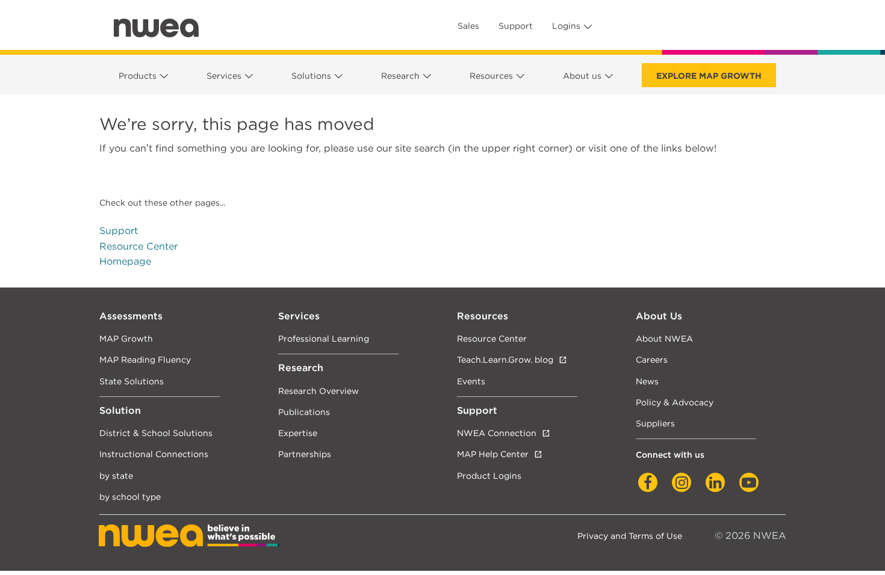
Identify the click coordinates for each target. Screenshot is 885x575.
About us (582, 76)
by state (116, 475)
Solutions (311, 76)
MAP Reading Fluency (145, 359)
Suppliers (655, 423)
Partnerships (304, 454)
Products (138, 76)
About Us (659, 316)
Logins (566, 26)
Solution (120, 410)
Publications (304, 412)
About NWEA (664, 338)
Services (223, 76)
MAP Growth (126, 338)
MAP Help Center (493, 454)
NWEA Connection (496, 433)
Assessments (131, 316)
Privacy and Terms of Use (629, 535)
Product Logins (489, 475)
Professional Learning (323, 338)
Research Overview (318, 391)
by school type (130, 496)
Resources (491, 76)
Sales (468, 26)
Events (471, 381)
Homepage (125, 261)
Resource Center (138, 246)
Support (515, 26)
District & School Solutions (156, 433)
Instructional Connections (153, 454)
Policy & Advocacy (674, 402)
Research (400, 76)
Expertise (297, 433)
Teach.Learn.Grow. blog (505, 359)
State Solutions (131, 381)
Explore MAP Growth (709, 76)
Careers (652, 359)
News (647, 381)
